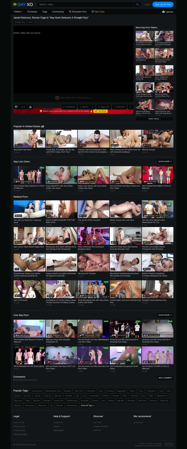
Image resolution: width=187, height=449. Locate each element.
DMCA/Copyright (20, 434)
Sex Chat (99, 11)
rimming (131, 400)
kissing (95, 400)
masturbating (71, 405)
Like (30, 106)
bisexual (18, 405)
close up (47, 396)
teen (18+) (79, 391)
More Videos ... (155, 119)
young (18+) (59, 400)
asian (169, 391)
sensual (153, 400)
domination (94, 396)
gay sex (27, 396)
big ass (37, 400)
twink (150, 396)
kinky (28, 400)
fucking (109, 391)
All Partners (138, 422)
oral (143, 396)
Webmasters (58, 430)
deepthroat (161, 396)
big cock (18, 400)
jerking (37, 396)
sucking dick (36, 391)
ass (51, 405)
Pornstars (32, 11)
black (125, 396)
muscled (58, 396)
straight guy (20, 22)
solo (77, 396)
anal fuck (142, 400)
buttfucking (72, 400)
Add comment (165, 378)
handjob (68, 396)
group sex (164, 400)
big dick (120, 400)
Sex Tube (97, 422)
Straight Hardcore (101, 426)
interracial (91, 391)
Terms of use (18, 422)
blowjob (59, 405)
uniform (106, 396)
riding (111, 400)
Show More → (165, 161)
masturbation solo (53, 391)
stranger (46, 400)
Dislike (16, 106)
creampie (85, 400)
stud (161, 391)
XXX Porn (97, 430)
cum (84, 396)
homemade (29, 405)
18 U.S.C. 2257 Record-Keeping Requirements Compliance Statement (148, 445)
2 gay (140, 391)
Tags (44, 11)
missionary (42, 405)
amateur (115, 396)
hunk (30, 22)
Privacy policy (19, 426)
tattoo (132, 391)
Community (58, 11)
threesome (151, 391)
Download (121, 107)
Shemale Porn (79, 11)
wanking (134, 396)
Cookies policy (19, 430)
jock (103, 400)
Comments (70, 107)
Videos (17, 11)
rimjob (17, 396)
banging (67, 391)
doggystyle (121, 391)
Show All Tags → (88, 405)
